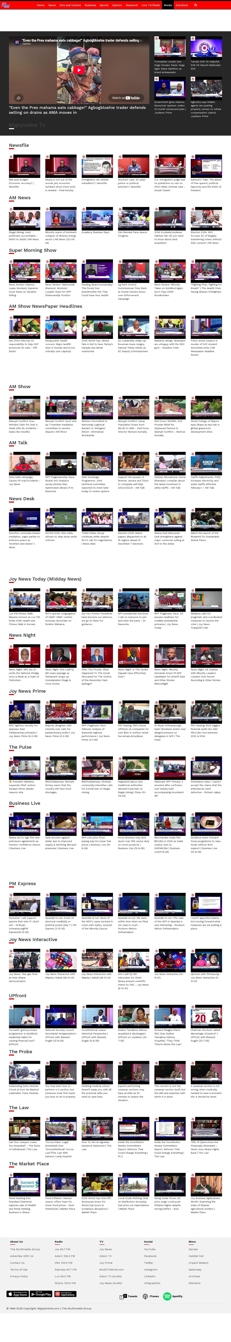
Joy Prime (105, 1262)
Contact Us (17, 1262)
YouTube (149, 1249)
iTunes (154, 1296)
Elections (182, 5)
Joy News (105, 1249)
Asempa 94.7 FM (66, 1269)
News (52, 5)
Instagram (150, 1269)
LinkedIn (149, 1276)
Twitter (148, 1262)
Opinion (117, 5)
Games (193, 1249)
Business (90, 5)
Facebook (150, 1256)
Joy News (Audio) (110, 1283)
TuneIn (132, 1296)
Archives (194, 1276)
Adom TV (105, 1256)
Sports (104, 5)
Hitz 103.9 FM (63, 1262)
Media (168, 5)
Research (132, 5)
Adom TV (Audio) (110, 1276)
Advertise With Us (21, 1256)
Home (41, 5)
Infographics (152, 1283)
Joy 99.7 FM (62, 1249)
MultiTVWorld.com (111, 1269)
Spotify (176, 1296)
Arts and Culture (70, 5)
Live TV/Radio (151, 5)
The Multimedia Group (25, 1249)
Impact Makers (198, 1262)
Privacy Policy (19, 1276)
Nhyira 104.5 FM (65, 1283)
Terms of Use (18, 1269)
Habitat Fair (196, 1256)
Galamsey (195, 1269)
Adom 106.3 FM (65, 1256)
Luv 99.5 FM (63, 1276)
